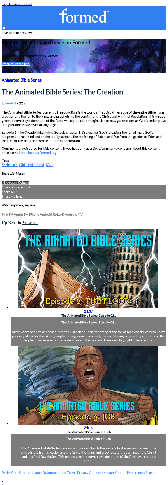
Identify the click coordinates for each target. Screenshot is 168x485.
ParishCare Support (16, 472)
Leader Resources (45, 472)
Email (25, 183)
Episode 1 (9, 103)
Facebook (10, 183)
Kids (49, 164)
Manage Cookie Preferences (124, 472)
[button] (4, 28)
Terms (72, 472)
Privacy (83, 472)
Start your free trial (16, 64)
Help (63, 472)
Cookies (95, 472)
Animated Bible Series (22, 80)
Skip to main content (17, 4)
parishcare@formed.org (39, 152)
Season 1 (30, 222)
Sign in (38, 71)
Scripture (10, 164)
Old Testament (31, 164)
